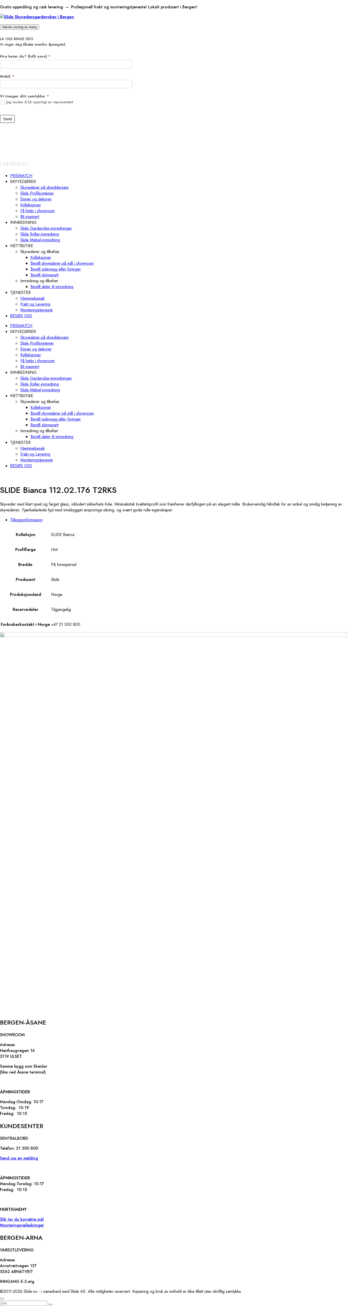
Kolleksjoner (30, 205)
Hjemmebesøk (32, 298)
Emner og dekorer (36, 199)
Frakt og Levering (35, 304)
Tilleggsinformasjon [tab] (26, 520)
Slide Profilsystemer (37, 193)
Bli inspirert (29, 217)
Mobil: (7, 76)
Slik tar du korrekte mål (22, 1219)
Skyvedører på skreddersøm (44, 187)
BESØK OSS (21, 316)
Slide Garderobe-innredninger (46, 228)
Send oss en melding (19, 1158)
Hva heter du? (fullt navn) (25, 56)
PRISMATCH (21, 176)
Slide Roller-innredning (39, 234)
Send (7, 119)
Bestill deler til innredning (51, 287)
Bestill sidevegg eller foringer (55, 269)
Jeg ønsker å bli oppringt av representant (39, 102)
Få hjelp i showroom (37, 211)
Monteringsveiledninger (22, 1225)
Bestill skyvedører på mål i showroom (62, 263)
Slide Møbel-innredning (40, 240)
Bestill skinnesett (44, 275)
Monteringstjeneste (36, 310)
